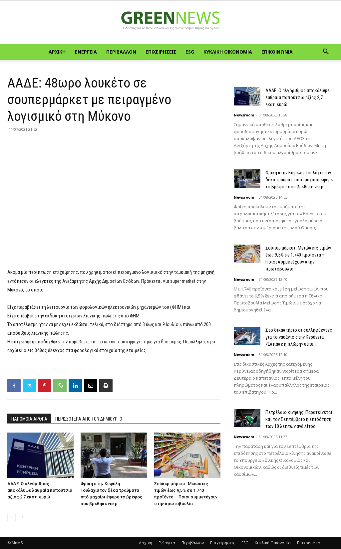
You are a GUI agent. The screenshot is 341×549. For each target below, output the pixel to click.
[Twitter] (29, 385)
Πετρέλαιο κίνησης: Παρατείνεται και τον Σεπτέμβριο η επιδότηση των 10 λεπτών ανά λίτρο (298, 419)
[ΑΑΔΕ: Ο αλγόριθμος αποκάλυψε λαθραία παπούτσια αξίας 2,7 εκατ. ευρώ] (40, 455)
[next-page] (22, 517)
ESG (189, 52)
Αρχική (57, 52)
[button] (326, 52)
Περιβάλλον (121, 52)
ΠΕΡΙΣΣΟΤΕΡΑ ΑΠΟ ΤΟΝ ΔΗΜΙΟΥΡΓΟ (88, 419)
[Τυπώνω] (106, 385)
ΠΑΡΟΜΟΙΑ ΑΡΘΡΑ (29, 419)
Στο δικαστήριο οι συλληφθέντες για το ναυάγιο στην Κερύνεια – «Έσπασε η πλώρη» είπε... (298, 337)
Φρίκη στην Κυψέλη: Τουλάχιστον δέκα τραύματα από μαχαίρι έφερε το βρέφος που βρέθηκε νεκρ (299, 180)
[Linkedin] (75, 385)
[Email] (90, 385)
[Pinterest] (44, 385)
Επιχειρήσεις (161, 52)
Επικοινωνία (277, 52)
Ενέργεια (86, 52)
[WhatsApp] (60, 385)
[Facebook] (14, 385)
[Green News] (170, 23)
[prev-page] (11, 517)
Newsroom (244, 114)
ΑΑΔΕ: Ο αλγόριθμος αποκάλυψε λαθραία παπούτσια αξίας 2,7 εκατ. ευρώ (39, 490)
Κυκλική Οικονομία (227, 52)
